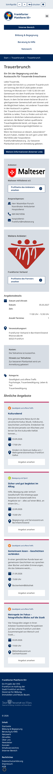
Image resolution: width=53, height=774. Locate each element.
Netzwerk (26, 48)
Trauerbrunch (17, 57)
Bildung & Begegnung (26, 35)
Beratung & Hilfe (26, 42)
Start (6, 57)
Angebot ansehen (26, 462)
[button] (47, 16)
